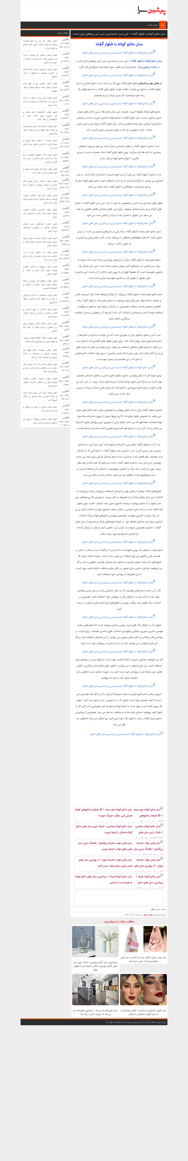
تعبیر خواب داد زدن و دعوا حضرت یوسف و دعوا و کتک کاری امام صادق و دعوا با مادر (40, 44)
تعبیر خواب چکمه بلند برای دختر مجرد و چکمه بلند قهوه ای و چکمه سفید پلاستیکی (40, 129)
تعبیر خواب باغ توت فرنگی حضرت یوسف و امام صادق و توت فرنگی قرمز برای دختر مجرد (40, 199)
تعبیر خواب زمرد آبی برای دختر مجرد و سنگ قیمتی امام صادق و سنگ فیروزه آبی (40, 396)
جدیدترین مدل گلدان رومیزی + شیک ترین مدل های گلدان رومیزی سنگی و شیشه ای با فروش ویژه (95, 965)
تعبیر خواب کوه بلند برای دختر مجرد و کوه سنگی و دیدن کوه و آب (40, 170)
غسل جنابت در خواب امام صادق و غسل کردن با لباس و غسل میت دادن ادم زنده (40, 144)
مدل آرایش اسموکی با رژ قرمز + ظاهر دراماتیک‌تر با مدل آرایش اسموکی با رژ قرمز (143, 1012)
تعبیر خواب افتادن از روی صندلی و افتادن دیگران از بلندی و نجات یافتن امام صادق (40, 313)
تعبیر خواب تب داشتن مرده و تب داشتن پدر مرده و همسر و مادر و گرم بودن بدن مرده (40, 256)
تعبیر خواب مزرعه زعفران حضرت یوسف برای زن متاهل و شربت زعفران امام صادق (40, 382)
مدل (162, 25)
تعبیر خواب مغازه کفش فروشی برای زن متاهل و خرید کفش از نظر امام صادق (40, 327)
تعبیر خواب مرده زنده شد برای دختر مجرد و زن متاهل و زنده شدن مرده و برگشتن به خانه (40, 367)
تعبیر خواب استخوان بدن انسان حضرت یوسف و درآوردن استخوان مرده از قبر (40, 227)
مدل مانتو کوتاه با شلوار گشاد (146, 61)
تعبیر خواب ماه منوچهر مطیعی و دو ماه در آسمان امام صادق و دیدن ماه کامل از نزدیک (40, 158)
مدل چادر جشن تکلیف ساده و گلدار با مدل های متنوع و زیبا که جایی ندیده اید (143, 959)
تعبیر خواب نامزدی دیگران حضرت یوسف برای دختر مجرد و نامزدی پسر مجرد (40, 213)
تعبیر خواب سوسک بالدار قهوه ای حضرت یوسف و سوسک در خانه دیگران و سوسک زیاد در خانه (40, 353)
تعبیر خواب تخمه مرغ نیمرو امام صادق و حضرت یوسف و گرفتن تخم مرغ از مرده (40, 184)
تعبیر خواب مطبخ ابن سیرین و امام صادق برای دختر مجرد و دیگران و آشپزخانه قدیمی (40, 284)
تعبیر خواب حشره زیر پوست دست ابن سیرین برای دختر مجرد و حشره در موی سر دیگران (40, 58)
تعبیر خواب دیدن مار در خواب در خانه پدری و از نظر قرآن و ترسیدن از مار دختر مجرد (40, 101)
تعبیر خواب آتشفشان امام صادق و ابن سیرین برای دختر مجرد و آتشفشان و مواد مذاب (40, 115)
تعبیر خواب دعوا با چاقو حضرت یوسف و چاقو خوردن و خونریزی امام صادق (40, 339)
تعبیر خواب (152, 25)
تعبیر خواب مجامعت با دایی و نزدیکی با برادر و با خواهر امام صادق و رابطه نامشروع (40, 298)
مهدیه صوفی (148, 914)
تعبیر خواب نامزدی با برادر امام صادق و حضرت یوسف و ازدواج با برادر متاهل (40, 73)
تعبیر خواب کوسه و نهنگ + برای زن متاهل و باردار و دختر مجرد (40, 421)
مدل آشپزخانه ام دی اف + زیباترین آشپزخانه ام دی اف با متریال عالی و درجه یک (95, 1012)
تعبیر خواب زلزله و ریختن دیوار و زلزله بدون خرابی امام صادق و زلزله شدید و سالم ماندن (40, 241)
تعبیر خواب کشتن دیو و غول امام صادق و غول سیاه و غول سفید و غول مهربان (40, 87)
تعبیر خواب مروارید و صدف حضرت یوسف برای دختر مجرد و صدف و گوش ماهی (40, 270)
